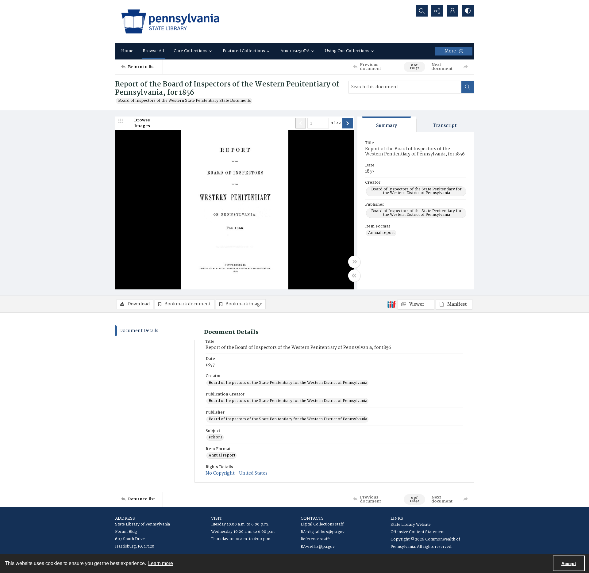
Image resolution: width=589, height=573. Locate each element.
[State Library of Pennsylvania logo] (170, 21)
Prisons (215, 437)
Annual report (381, 233)
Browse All (153, 51)
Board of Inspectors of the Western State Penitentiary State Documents (184, 101)
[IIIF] (391, 304)
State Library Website (411, 524)
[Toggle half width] (354, 275)
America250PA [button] (295, 51)
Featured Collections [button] (244, 51)
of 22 (335, 123)
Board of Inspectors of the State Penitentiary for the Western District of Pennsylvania (416, 191)
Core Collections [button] (190, 51)
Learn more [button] (160, 563)
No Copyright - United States (237, 473)
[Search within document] (467, 87)
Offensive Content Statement (418, 532)
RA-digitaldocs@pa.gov (323, 532)
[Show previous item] (300, 123)
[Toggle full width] (354, 262)
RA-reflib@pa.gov (318, 547)
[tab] (386, 124)
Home (127, 51)
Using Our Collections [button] (347, 51)
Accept (568, 563)
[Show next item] (347, 123)
